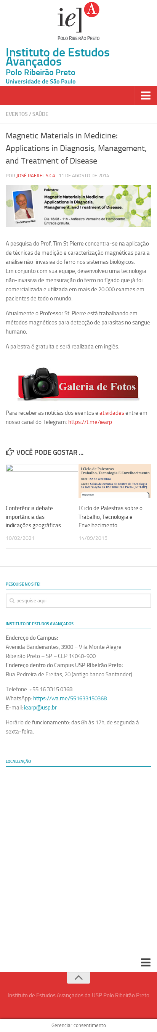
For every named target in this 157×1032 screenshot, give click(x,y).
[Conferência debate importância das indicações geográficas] (42, 481)
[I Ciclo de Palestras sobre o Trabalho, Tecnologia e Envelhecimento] (114, 481)
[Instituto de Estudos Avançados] (78, 21)
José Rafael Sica (35, 175)
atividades (111, 412)
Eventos (17, 114)
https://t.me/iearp (90, 422)
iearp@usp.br (40, 707)
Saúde (40, 114)
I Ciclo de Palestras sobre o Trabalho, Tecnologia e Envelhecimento (110, 517)
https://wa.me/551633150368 (70, 698)
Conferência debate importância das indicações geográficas (33, 517)
